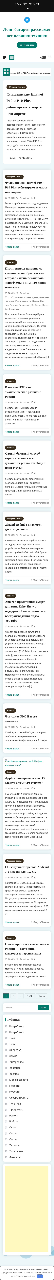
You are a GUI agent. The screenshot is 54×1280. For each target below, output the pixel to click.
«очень (27, 297)
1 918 (29, 996)
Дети (12, 1044)
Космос (14, 1073)
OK (40, 1276)
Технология (16, 1151)
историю (10, 301)
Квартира (14, 1067)
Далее (41, 996)
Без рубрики (16, 1026)
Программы (16, 1109)
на (30, 301)
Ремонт (13, 1115)
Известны (44, 297)
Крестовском (21, 301)
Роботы (13, 1121)
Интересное (16, 1061)
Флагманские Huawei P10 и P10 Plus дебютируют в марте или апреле (26, 187)
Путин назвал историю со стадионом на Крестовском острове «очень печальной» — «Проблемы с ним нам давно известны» (26, 278)
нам (42, 301)
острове (14, 305)
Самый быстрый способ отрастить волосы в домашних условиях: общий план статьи (25, 460)
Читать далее (12, 246)
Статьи (13, 1133)
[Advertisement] (26, 1209)
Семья (13, 1127)
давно (35, 297)
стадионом (13, 309)
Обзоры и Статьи (16, 87)
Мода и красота (18, 1079)
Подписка (29, 45)
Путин (45, 305)
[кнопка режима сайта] (43, 57)
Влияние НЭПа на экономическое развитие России (23, 391)
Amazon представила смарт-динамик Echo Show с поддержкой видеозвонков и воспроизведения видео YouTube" (25, 611)
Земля (13, 1055)
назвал (35, 301)
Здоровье (15, 1049)
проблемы (36, 305)
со (6, 309)
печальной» (25, 305)
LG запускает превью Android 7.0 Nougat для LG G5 (27, 869)
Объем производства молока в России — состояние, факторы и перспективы (27, 948)
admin (13, 158)
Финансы (14, 1157)
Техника (14, 1145)
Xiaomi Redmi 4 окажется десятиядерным (23, 527)
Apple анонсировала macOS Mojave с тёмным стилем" (25, 780)
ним (7, 305)
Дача (12, 1038)
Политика (10, 262)
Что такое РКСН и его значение (21, 719)
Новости (10, 381)
